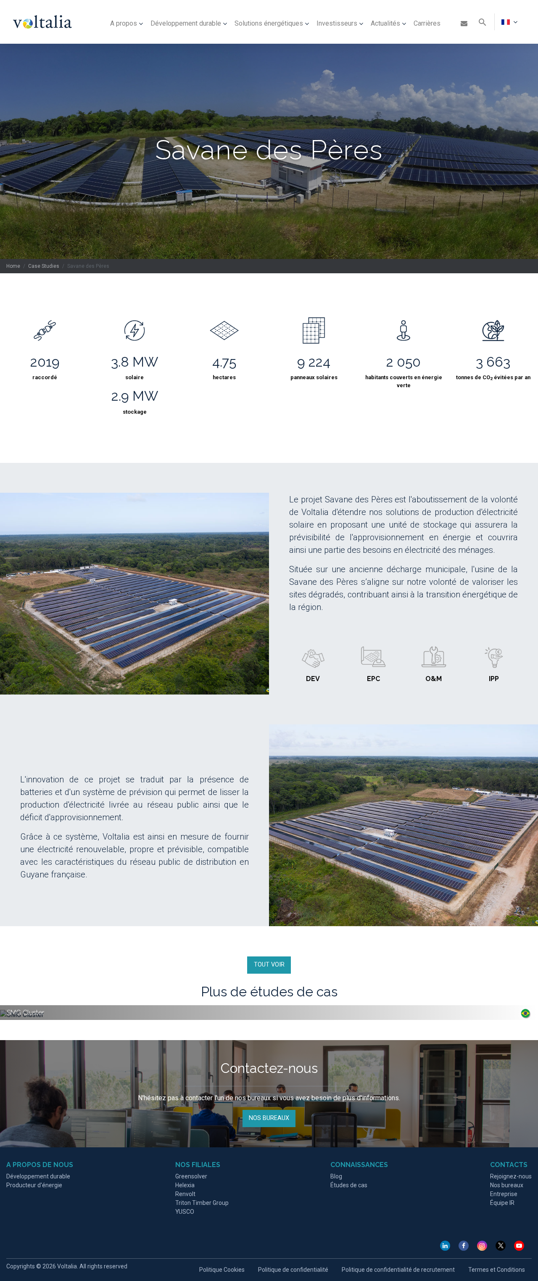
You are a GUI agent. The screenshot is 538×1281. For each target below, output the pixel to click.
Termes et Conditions (496, 1269)
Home (13, 266)
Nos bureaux (506, 1185)
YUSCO (184, 1211)
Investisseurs (336, 23)
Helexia (185, 1185)
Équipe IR (502, 1202)
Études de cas (348, 1185)
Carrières (427, 23)
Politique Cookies (222, 1269)
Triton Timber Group (202, 1202)
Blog (336, 1176)
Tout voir (269, 964)
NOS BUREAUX (269, 1118)
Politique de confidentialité (293, 1269)
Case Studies (43, 266)
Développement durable (185, 23)
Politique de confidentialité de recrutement (398, 1269)
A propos (123, 23)
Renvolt (185, 1194)
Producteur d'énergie (34, 1185)
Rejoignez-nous (511, 1176)
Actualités (385, 23)
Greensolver (191, 1176)
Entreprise (503, 1194)
